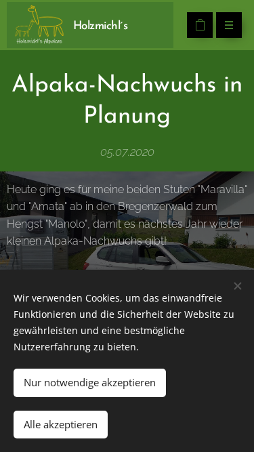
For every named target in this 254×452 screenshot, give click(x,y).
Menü (229, 25)
